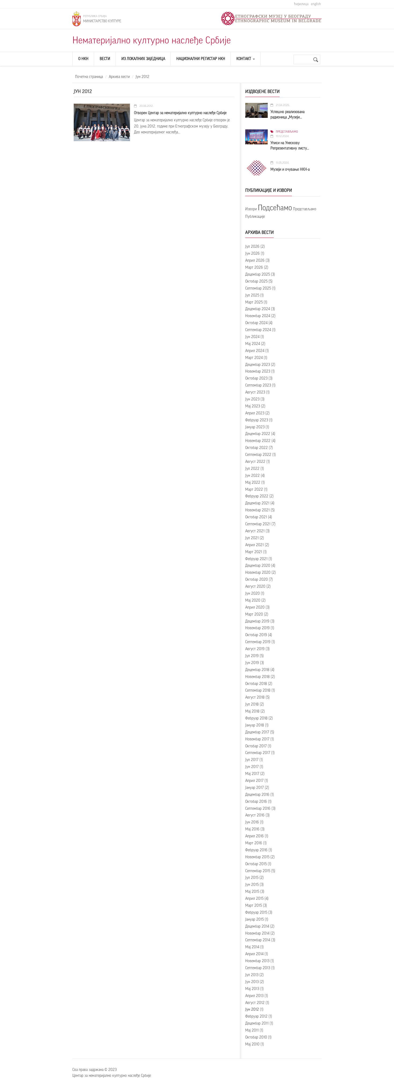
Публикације (255, 217)
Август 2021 (255, 531)
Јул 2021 (252, 538)
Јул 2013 (251, 975)
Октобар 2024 (256, 323)
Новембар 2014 (257, 933)
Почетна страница (89, 77)
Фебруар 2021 (256, 559)
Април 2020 (255, 607)
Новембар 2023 (257, 371)
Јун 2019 (252, 663)
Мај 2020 (252, 600)
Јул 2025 (252, 295)
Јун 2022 (252, 476)
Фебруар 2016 (256, 850)
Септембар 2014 (257, 940)
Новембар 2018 (257, 677)
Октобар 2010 (256, 1037)
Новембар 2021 (257, 510)
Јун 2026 (252, 254)
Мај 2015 (252, 892)
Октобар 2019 (256, 635)
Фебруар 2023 (256, 420)
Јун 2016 (252, 822)
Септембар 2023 (258, 385)
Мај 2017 (252, 774)
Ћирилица (301, 4)
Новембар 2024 (257, 316)
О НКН (83, 59)
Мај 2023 (252, 406)
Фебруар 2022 (256, 496)
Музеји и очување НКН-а (290, 169)
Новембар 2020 (257, 573)
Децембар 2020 (257, 566)
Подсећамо (275, 208)
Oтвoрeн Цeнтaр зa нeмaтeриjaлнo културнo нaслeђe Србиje (180, 113)
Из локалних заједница (143, 59)
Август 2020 (255, 587)
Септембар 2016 (257, 809)
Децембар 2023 (257, 365)
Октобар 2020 (256, 580)
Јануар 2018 (254, 725)
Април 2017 (254, 781)
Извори (251, 209)
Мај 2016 (252, 829)
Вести (105, 59)
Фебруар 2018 (256, 718)
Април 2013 (254, 996)
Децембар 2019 (257, 621)
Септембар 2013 (257, 968)
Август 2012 (255, 1003)
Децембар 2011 (257, 1023)
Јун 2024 (252, 337)
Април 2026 (255, 261)
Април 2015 (254, 899)
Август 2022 (255, 462)
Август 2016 (255, 815)
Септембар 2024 (258, 330)
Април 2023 (254, 413)
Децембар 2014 (257, 926)
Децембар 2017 (257, 732)
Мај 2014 (252, 947)
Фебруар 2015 (256, 912)
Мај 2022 (252, 483)
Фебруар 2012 (256, 1016)
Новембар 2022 (257, 441)
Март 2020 (254, 614)
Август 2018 (255, 697)
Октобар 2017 (256, 746)
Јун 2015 (252, 885)
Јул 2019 (252, 656)
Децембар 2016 (257, 795)
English (316, 4)
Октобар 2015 (256, 864)
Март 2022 (254, 490)
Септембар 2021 (257, 524)
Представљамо (287, 131)
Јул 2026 (252, 247)
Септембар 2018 (257, 690)
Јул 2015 (251, 878)
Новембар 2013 (257, 961)
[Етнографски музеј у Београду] (271, 18)
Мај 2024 (252, 344)
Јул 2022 (252, 469)
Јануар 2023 (255, 427)
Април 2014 (254, 954)
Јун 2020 (252, 593)
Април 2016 (254, 836)
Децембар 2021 (257, 503)
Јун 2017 (252, 767)
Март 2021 (253, 552)
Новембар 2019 (257, 628)
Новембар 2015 (257, 857)
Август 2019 (255, 649)
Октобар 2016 (256, 802)
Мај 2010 (252, 1044)
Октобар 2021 (256, 517)
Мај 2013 (252, 989)
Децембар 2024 (257, 309)
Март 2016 (253, 843)
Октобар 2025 (256, 281)
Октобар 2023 (256, 378)
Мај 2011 (252, 1030)
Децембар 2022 (257, 434)
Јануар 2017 (254, 788)
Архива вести (119, 77)
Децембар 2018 (257, 670)
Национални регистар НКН (200, 59)
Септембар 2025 (258, 288)
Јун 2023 (252, 399)
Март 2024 (254, 358)
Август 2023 (255, 392)
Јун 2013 (252, 982)
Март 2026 (254, 267)
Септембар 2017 (257, 753)
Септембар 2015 (257, 871)
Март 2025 (254, 302)
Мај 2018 (252, 711)
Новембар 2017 (257, 739)
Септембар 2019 (257, 642)
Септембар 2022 (258, 455)
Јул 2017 (251, 760)
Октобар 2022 (256, 448)
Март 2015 (253, 906)
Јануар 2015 (254, 919)
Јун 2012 (252, 1009)
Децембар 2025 (257, 274)
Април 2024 (254, 351)
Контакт (244, 59)
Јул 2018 (252, 704)
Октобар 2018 (256, 684)
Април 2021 (254, 545)
